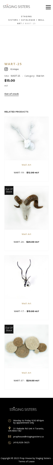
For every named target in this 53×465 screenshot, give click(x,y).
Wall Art (40, 76)
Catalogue (28, 20)
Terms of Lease (26, 461)
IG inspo (14, 69)
